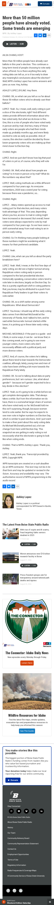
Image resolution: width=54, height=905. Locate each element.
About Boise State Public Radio (20, 822)
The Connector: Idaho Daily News (27, 652)
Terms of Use (13, 860)
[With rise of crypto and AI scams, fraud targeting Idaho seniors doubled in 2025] (11, 533)
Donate (45, 4)
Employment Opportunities (18, 854)
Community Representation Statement (23, 844)
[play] (3, 902)
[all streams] (50, 902)
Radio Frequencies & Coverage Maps (22, 871)
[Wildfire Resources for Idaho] (27, 691)
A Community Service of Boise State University (26, 876)
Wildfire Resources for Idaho (27, 715)
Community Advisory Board (18, 838)
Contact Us (12, 849)
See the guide (27, 731)
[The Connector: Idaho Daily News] (27, 623)
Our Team (11, 833)
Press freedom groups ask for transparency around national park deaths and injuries (34, 578)
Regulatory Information (17, 865)
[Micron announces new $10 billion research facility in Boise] (11, 557)
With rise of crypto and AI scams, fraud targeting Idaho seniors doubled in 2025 (34, 532)
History (10, 828)
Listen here (27, 663)
